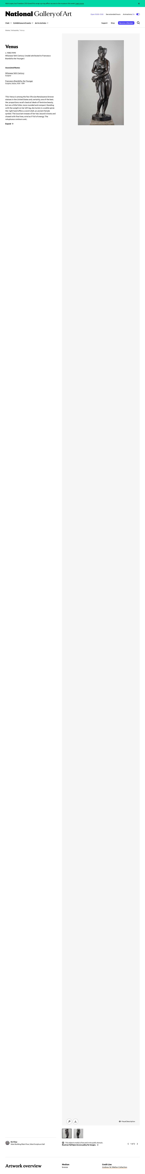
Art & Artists (40, 23)
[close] (139, 3)
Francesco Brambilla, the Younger (19, 81)
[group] (67, 1133)
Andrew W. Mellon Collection (114, 1167)
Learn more (79, 3)
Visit (7, 23)
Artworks (14, 30)
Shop (113, 23)
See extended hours (113, 14)
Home (7, 30)
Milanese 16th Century (14, 73)
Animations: (129, 14)
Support (104, 23)
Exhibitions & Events (22, 23)
